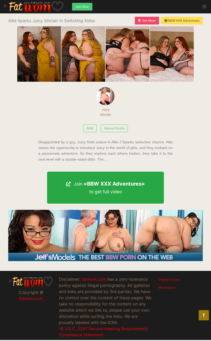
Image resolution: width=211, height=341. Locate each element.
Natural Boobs (114, 128)
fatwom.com (31, 298)
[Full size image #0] (39, 54)
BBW (89, 128)
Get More (149, 20)
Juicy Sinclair (105, 112)
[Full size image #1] (83, 54)
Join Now (82, 7)
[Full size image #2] (128, 54)
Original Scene (168, 279)
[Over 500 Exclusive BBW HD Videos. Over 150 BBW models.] (105, 259)
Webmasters (166, 287)
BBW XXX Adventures (183, 20)
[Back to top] (204, 315)
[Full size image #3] (172, 54)
